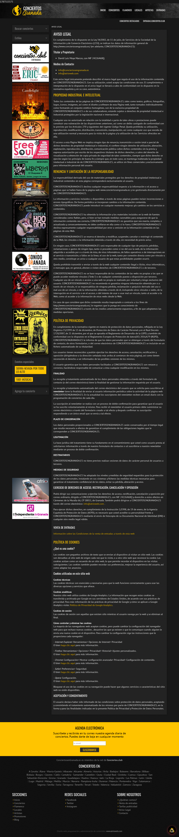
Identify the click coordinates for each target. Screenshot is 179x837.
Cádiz (57, 774)
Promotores (20, 816)
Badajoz (114, 771)
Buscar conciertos (24, 28)
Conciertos (114, 10)
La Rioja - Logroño (115, 778)
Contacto (123, 813)
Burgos (39, 774)
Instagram (72, 806)
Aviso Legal (125, 809)
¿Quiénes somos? (128, 799)
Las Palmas (131, 778)
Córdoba (122, 774)
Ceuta (99, 774)
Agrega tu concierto (25, 391)
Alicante (78, 771)
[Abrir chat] (172, 830)
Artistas (149, 10)
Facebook (71, 799)
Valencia (105, 784)
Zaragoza (137, 784)
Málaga (48, 781)
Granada (61, 778)
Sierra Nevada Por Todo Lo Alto (30, 370)
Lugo (31, 781)
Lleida (149, 778)
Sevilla (50, 784)
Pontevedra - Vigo (128, 781)
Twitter (70, 803)
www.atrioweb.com (114, 831)
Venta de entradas (128, 803)
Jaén (102, 778)
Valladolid (116, 784)
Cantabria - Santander (72, 774)
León (141, 778)
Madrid (39, 781)
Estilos (18, 38)
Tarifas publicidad (128, 806)
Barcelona (135, 771)
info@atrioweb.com (68, 73)
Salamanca (144, 781)
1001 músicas (24, 379)
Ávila (105, 771)
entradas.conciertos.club (154, 21)
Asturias (97, 771)
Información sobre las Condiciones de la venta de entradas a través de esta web (94, 533)
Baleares (124, 771)
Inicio (103, 10)
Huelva (85, 778)
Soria (58, 784)
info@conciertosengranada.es (73, 70)
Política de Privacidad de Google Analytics (91, 605)
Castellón (90, 774)
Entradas (160, 10)
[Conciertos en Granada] (27, 10)
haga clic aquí (68, 645)
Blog (16, 819)
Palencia (113, 781)
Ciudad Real (110, 774)
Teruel (88, 784)
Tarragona (68, 784)
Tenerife (79, 784)
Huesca (94, 778)
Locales (138, 10)
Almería (88, 771)
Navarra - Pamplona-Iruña (84, 781)
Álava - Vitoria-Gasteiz (51, 771)
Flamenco (127, 10)
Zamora (127, 784)
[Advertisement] (30, 436)
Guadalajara (74, 778)
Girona (52, 778)
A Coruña (33, 771)
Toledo (95, 784)
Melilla (57, 781)
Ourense (103, 781)
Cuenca (131, 774)
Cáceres (49, 774)
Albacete (67, 771)
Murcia (66, 781)
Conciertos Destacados (129, 21)
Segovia (41, 784)
